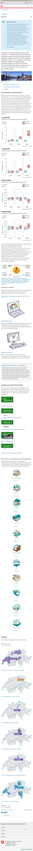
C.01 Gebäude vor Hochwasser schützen (10, 801)
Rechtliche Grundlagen (26, 849)
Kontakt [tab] (6, 815)
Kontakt (3, 836)
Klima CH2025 (10, 47)
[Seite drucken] (31, 16)
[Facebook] (2, 812)
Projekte (6, 89)
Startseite (3, 827)
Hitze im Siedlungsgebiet (7, 441)
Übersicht (3, 830)
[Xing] (5, 812)
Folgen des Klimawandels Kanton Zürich (11, 453)
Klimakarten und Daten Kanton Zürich (10, 417)
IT (29, 2)
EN (31, 2)
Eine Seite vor (8, 645)
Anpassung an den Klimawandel (12, 86)
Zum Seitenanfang (28, 810)
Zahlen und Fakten (6, 352)
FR (27, 2)
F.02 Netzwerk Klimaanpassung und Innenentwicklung (13, 775)
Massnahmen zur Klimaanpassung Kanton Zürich (13, 429)
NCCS (4, 6)
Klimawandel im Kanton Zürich (11, 84)
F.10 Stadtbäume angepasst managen (9, 722)
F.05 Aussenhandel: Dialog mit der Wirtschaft (11, 749)
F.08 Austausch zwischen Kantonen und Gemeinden (12, 670)
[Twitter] (3, 812)
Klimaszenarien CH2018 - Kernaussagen (13, 365)
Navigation (5, 13)
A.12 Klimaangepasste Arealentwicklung (10, 696)
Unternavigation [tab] (5, 9)
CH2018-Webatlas (6, 321)
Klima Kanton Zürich (6, 406)
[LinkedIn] (6, 812)
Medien (3, 833)
